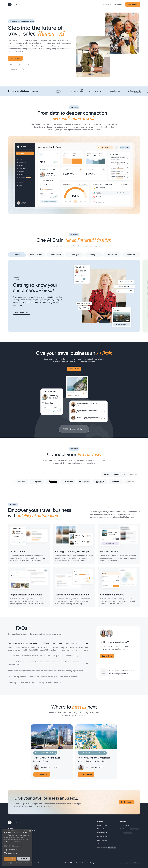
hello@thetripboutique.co (118, 674)
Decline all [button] (24, 859)
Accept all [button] (10, 859)
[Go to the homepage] (17, 4)
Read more (18, 842)
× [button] (30, 831)
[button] (107, 4)
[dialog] (17, 847)
